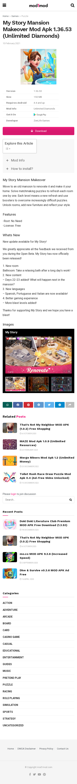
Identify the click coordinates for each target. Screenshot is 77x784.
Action (7, 603)
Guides (7, 664)
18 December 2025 (30, 530)
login (13, 494)
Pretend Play (12, 677)
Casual (8, 643)
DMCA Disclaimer (27, 748)
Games (15, 16)
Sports (8, 711)
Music (7, 671)
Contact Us (62, 748)
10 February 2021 (11, 43)
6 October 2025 (28, 434)
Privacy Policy (46, 748)
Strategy (9, 718)
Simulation (10, 705)
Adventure (10, 609)
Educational (11, 650)
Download (41, 131)
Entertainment (13, 657)
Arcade (8, 616)
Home (6, 16)
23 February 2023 (29, 450)
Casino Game (11, 637)
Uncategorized (13, 725)
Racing (7, 691)
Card (6, 630)
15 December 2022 (30, 483)
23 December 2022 (30, 466)
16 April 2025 (27, 579)
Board (7, 623)
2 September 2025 (29, 563)
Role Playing (11, 698)
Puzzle (24, 16)
